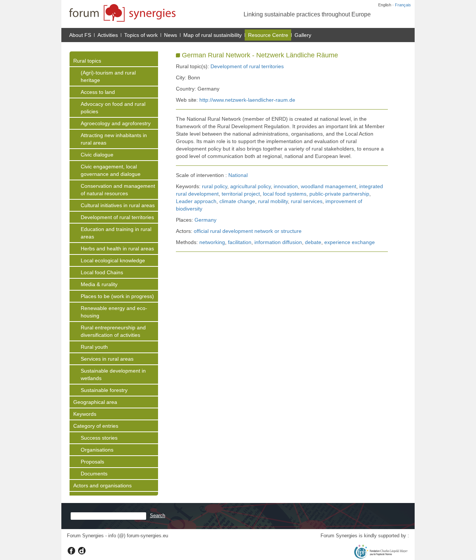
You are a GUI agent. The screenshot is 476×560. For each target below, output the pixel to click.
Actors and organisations (102, 485)
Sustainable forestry (104, 390)
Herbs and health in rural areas (117, 248)
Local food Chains (102, 272)
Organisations (97, 450)
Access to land (98, 92)
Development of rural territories (117, 217)
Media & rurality (99, 284)
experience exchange (349, 242)
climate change (237, 201)
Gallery (303, 35)
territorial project (241, 194)
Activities (107, 35)
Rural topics (87, 61)
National (238, 175)
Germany (205, 220)
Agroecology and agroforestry (116, 123)
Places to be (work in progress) (117, 296)
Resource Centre (268, 35)
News (170, 35)
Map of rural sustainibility (212, 35)
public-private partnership (339, 194)
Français (403, 5)
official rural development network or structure (248, 231)
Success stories (99, 438)
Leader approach (196, 201)
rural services (306, 201)
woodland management (328, 186)
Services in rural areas (107, 359)
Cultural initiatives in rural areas (118, 205)
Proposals (92, 462)
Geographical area (95, 402)
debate (313, 242)
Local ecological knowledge (113, 260)
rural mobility (273, 201)
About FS (80, 35)
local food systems (284, 194)
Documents (94, 474)
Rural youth (94, 347)
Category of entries (95, 426)
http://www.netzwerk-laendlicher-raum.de (247, 100)
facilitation (239, 242)
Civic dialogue (97, 155)
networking (212, 242)
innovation (286, 186)
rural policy (214, 186)
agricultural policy (250, 186)
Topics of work (141, 35)
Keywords (84, 414)
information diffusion (278, 242)
